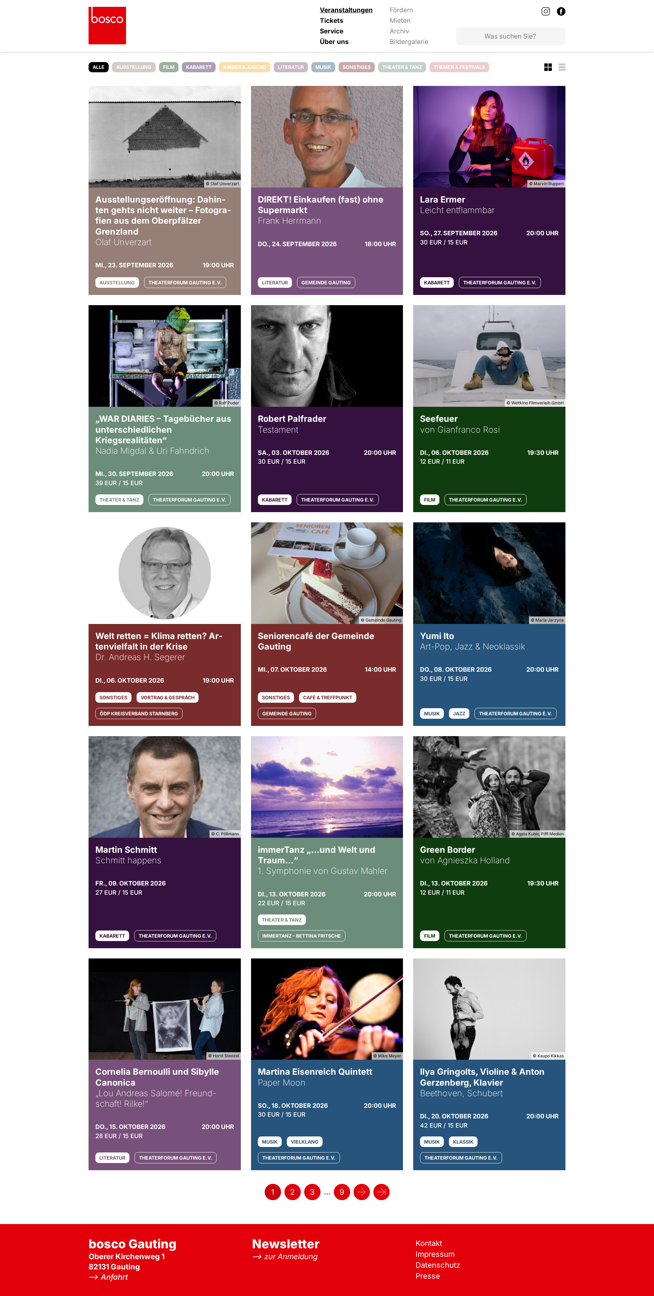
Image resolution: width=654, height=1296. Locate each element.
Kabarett (199, 67)
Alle (99, 67)
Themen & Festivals (459, 67)
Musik (323, 67)
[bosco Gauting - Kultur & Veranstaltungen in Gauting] (107, 25)
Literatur (291, 67)
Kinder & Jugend (244, 67)
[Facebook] (561, 11)
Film (168, 67)
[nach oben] (635, 1277)
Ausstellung (134, 67)
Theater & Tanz (402, 67)
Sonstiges (357, 67)
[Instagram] (546, 11)
